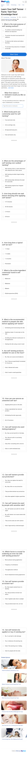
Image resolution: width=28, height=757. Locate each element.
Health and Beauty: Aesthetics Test (10, 670)
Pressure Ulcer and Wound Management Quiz (12, 711)
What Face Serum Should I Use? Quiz (10, 698)
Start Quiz (14, 54)
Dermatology (13, 17)
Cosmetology (6, 17)
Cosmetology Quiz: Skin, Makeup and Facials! (12, 739)
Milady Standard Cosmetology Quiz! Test (11, 684)
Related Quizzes (5, 657)
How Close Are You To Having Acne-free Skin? (12, 725)
